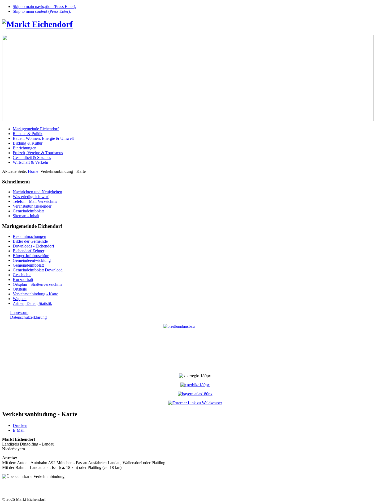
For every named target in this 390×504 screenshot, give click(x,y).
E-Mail (18, 430)
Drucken (20, 425)
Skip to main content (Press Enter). (42, 11)
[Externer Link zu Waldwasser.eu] (195, 403)
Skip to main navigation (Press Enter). (44, 6)
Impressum (19, 312)
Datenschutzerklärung (28, 317)
